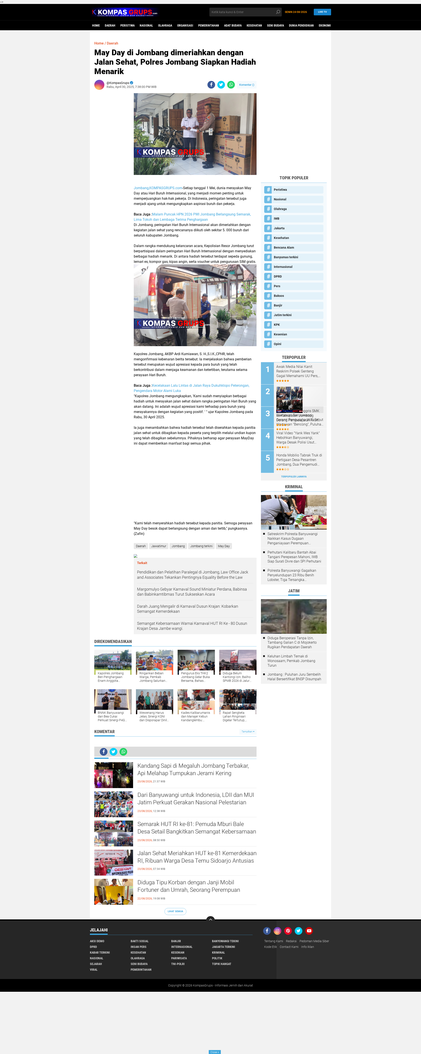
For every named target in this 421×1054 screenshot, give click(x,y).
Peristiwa (127, 25)
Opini (277, 344)
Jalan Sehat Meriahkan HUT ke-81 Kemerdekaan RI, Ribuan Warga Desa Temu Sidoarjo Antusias (197, 857)
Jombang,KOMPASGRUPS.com (158, 188)
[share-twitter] (221, 85)
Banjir (278, 305)
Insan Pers (138, 947)
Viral (94, 969)
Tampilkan (247, 731)
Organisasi (185, 25)
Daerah (110, 25)
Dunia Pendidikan (301, 25)
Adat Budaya (233, 25)
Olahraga (165, 25)
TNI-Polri (178, 964)
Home (96, 25)
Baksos (279, 295)
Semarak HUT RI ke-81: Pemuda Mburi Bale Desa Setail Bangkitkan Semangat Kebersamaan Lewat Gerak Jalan (196, 831)
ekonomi (325, 25)
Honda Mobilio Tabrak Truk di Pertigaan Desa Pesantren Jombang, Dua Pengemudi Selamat (299, 460)
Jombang (178, 546)
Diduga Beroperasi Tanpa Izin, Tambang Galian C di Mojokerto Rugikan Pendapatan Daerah (292, 642)
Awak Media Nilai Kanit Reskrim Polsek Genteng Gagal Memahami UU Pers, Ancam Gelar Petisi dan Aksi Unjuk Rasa (298, 371)
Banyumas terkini (286, 257)
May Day (224, 546)
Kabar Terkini (100, 952)
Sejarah (96, 964)
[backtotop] (210, 920)
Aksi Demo (97, 941)
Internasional (283, 267)
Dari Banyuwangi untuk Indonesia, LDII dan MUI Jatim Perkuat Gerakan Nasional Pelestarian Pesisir (195, 802)
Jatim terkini (283, 315)
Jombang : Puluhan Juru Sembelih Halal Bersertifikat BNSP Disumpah (294, 676)
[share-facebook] (211, 85)
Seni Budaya (275, 25)
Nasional (146, 25)
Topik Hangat (221, 964)
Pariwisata (179, 958)
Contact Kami (289, 947)
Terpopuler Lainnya (294, 476)
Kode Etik (270, 947)
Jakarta (279, 228)
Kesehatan (254, 25)
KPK (277, 324)
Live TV (322, 12)
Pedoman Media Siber (314, 941)
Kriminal (218, 952)
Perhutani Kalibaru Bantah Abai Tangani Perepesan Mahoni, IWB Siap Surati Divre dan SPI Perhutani (294, 557)
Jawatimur (158, 546)
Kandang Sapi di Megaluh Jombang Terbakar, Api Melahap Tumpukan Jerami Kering (193, 769)
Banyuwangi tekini (225, 941)
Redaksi (291, 941)
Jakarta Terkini (223, 947)
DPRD (278, 276)
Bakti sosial (140, 941)
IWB (276, 218)
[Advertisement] (195, 483)
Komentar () (246, 84)
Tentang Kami (273, 941)
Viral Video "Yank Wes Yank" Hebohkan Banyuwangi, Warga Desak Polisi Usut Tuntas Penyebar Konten (298, 438)
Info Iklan (307, 947)
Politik (217, 958)
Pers (277, 286)
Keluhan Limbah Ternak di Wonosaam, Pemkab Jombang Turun (291, 661)
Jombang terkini (201, 546)
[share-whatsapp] (231, 85)
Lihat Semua (175, 911)
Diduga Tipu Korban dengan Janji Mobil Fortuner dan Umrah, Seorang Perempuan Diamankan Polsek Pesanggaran (188, 890)
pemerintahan (208, 25)
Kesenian (280, 334)
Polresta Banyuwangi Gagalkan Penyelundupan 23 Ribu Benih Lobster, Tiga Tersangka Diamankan (292, 575)
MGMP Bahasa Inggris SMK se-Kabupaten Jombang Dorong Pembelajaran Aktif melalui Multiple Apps (297, 415)
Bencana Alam (284, 247)
